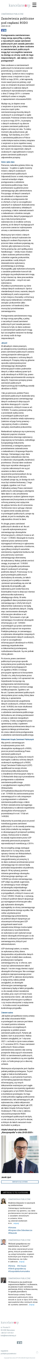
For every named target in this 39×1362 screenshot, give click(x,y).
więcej (16, 1223)
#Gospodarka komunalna (19, 1271)
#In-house (21, 1266)
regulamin (4, 1351)
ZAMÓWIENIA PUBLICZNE (12, 14)
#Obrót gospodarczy (17, 1268)
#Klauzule (12, 1233)
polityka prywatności (8, 1354)
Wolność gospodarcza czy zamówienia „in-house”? (19, 1244)
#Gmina (11, 1266)
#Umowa (12, 1227)
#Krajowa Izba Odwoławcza (20, 1230)
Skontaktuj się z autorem (20, 1182)
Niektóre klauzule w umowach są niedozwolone (21, 1204)
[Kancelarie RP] (19, 7)
